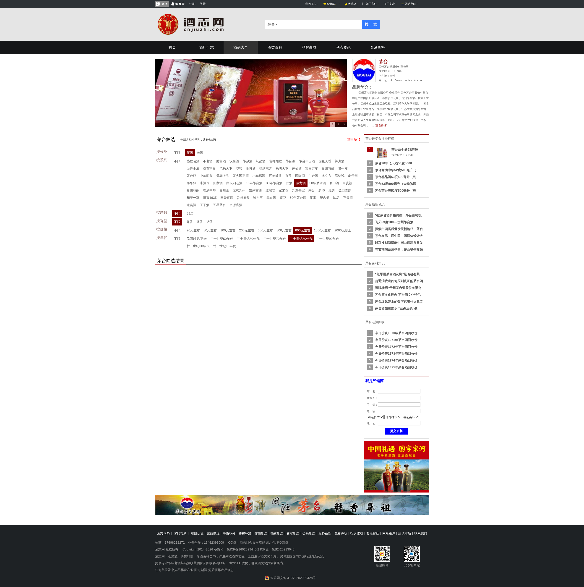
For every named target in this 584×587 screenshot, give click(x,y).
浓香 (210, 222)
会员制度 (308, 533)
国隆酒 (300, 176)
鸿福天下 (225, 168)
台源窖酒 (235, 205)
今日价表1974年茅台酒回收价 (396, 360)
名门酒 (334, 183)
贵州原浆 (243, 197)
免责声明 (340, 533)
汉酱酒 (234, 161)
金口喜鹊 (345, 190)
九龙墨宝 (298, 190)
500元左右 (284, 230)
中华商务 (206, 176)
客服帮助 (180, 533)
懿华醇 (191, 183)
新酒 (190, 153)
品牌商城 (309, 47)
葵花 (283, 197)
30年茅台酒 (274, 183)
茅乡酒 (247, 161)
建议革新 (404, 533)
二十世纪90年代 (327, 239)
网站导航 (410, 3)
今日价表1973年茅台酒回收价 (396, 353)
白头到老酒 (234, 183)
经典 (331, 190)
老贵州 (353, 176)
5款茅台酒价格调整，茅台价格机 (398, 215)
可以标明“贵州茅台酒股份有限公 (398, 288)
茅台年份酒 (307, 161)
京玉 (288, 176)
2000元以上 (342, 230)
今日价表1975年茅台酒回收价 (396, 367)
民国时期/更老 (197, 239)
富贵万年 (311, 168)
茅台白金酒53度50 (404, 149)
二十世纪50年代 (221, 239)
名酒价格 (377, 47)
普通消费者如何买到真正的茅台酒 (399, 281)
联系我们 (420, 533)
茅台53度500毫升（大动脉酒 (395, 184)
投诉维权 (356, 533)
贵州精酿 (193, 190)
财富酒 (221, 161)
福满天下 (282, 168)
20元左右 (193, 230)
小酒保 (204, 183)
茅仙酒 (297, 168)
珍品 (336, 197)
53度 (190, 213)
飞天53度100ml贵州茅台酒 (394, 222)
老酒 (200, 153)
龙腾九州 (239, 190)
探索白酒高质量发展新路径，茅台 (399, 229)
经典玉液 (193, 168)
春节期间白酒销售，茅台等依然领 (399, 249)
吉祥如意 (275, 161)
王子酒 (204, 205)
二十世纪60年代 (248, 239)
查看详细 (380, 125)
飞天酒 (348, 197)
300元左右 (265, 230)
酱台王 (258, 197)
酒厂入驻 (371, 3)
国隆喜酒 (226, 197)
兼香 (190, 222)
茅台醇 (191, 176)
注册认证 (197, 533)
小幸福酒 (258, 176)
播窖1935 (210, 197)
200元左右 (246, 230)
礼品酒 (261, 161)
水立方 (326, 176)
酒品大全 (240, 47)
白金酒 (313, 176)
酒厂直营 (389, 3)
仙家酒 (218, 183)
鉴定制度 (293, 533)
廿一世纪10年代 (224, 246)
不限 (177, 153)
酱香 (200, 222)
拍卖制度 (277, 533)
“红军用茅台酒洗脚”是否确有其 (397, 274)
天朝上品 (222, 176)
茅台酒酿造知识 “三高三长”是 (396, 308)
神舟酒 (339, 161)
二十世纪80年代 (301, 239)
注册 (192, 3)
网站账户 (388, 533)
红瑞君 (270, 190)
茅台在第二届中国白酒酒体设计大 (399, 236)
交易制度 (261, 533)
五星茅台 (219, 205)
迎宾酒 (191, 205)
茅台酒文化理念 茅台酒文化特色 (398, 294)
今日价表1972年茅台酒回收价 (396, 347)
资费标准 (245, 533)
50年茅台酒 (317, 183)
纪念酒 (324, 197)
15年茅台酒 (254, 183)
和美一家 (193, 197)
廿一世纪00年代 (198, 246)
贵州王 (224, 190)
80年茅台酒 (298, 197)
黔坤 (321, 190)
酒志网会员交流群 (252, 542)
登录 (203, 3)
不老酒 (208, 161)
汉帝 (313, 197)
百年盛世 (275, 176)
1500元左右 (322, 230)
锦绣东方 (265, 168)
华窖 (239, 168)
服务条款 (324, 533)
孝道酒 (271, 197)
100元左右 (227, 230)
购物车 (331, 3)
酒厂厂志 (206, 47)
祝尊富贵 (209, 168)
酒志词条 (163, 533)
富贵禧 (347, 183)
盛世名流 (193, 161)
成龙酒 (301, 183)
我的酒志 (310, 3)
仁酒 (289, 183)
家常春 (283, 190)
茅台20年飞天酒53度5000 (393, 163)
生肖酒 (251, 168)
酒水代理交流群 (277, 542)
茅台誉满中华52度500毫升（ (395, 170)
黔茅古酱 (255, 190)
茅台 (311, 190)
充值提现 (213, 533)
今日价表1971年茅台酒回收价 (396, 340)
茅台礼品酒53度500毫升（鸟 (395, 177)
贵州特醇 (328, 168)
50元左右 (210, 230)
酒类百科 (275, 47)
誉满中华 (209, 190)
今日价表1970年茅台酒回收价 (396, 333)
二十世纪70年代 (274, 239)
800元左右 (302, 230)
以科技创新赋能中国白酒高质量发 (399, 242)
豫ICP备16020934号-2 (243, 549)
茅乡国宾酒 (241, 176)
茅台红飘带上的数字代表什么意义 (399, 301)
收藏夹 (352, 3)
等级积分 (229, 533)
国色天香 (324, 161)
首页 (172, 47)
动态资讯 (343, 47)
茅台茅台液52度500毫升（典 (395, 190)
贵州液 (343, 168)
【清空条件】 (353, 139)
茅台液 (290, 161)
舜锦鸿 (339, 176)
